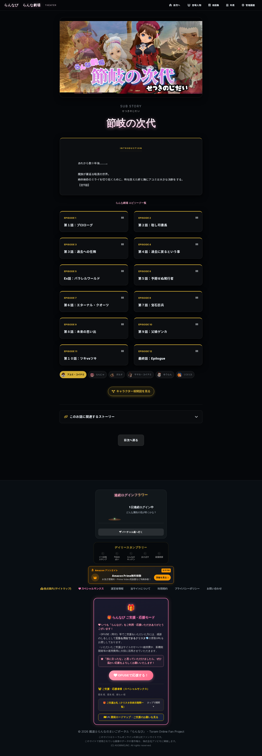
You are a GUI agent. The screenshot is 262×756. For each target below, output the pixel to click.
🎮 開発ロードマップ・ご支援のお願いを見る (132, 717)
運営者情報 (117, 588)
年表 (232, 5)
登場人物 (196, 5)
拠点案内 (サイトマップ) (57, 588)
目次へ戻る (131, 440)
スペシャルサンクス (92, 588)
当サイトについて (140, 588)
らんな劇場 (39, 5)
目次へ (176, 5)
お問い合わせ (214, 588)
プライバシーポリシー (187, 588)
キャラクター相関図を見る (133, 391)
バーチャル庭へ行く (132, 532)
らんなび (11, 5)
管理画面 (250, 5)
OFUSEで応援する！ (132, 675)
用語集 (215, 5)
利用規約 (163, 588)
